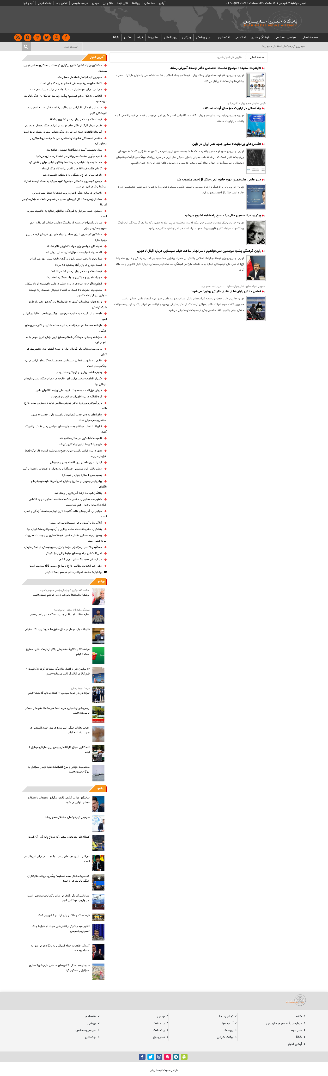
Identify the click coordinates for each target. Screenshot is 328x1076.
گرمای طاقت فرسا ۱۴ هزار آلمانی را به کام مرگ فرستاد (72, 169)
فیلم (140, 37)
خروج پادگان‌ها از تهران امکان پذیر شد (80, 444)
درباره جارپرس (80, 3)
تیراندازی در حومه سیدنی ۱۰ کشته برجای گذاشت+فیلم (59, 693)
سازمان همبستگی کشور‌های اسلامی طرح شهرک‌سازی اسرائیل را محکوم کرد (59, 967)
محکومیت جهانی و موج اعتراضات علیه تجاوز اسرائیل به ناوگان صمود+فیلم (59, 769)
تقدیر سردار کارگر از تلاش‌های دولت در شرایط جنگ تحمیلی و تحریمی (63, 126)
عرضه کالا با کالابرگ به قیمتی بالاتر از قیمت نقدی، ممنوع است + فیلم (58, 651)
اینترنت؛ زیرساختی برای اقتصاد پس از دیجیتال (76, 462)
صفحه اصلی (310, 37)
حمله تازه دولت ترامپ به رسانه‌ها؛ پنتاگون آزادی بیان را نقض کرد (65, 162)
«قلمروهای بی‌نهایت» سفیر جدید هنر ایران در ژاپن (227, 144)
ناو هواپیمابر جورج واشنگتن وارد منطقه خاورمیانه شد (72, 175)
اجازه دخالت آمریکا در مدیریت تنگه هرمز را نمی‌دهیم (60, 614)
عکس (128, 37)
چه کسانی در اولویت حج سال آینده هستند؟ (232, 108)
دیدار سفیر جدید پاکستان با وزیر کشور (80, 559)
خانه (299, 1016)
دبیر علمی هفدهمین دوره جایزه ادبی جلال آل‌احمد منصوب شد (219, 179)
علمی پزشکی (204, 37)
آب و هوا (29, 3)
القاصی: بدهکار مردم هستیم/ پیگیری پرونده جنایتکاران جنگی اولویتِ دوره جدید (58, 878)
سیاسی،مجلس (85, 1030)
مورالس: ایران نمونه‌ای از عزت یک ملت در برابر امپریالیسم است (66, 89)
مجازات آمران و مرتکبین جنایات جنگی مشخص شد (73, 277)
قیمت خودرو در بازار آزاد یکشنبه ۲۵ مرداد (78, 265)
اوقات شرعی (45, 3)
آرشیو (162, 3)
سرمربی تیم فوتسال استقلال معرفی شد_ (282, 46)
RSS (116, 37)
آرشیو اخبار (295, 1044)
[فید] (18, 37)
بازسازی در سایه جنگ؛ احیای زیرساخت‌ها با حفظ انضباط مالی (67, 193)
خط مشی (149, 3)
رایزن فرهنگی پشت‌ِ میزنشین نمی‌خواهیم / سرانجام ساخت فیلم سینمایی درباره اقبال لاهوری (199, 251)
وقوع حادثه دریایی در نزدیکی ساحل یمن (79, 372)
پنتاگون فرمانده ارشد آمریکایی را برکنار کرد (78, 493)
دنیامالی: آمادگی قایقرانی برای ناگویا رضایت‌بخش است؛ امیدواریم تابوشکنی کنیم (58, 898)
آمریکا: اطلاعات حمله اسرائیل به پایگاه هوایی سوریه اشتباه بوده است (63, 132)
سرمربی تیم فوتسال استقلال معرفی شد (79, 77)
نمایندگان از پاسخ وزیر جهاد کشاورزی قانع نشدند (74, 246)
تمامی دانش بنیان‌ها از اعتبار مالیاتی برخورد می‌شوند (226, 291)
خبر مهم (296, 1030)
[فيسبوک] (66, 37)
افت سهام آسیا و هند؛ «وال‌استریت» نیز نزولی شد (74, 252)
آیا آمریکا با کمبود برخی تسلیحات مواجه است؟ (75, 523)
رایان (152, 1070)
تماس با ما (61, 3)
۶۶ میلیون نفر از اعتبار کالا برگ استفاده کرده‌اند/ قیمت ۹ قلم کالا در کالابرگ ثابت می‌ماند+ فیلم (58, 671)
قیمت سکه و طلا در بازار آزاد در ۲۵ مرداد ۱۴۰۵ (75, 271)
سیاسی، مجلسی (285, 37)
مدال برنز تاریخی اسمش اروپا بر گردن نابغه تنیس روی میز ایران (66, 259)
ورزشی (186, 37)
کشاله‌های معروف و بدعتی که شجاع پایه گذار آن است (71, 83)
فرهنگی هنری (260, 37)
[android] (184, 1057)
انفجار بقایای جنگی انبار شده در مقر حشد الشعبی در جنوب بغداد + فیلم (60, 730)
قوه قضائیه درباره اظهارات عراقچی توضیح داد (76, 397)
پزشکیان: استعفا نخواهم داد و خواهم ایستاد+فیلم (74, 572)
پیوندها (136, 3)
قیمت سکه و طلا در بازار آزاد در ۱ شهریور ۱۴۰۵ (76, 119)
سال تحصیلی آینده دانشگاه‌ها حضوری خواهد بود (74, 150)
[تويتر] (47, 37)
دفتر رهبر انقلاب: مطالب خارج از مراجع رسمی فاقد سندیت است (66, 566)
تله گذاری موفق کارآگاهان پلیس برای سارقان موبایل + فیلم (59, 749)
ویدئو (101, 581)
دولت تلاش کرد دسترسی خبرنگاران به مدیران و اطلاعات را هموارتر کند (62, 469)
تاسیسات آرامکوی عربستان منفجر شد (80, 438)
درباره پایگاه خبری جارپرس (284, 1023)
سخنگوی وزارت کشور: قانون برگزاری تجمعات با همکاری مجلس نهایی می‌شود (58, 800)
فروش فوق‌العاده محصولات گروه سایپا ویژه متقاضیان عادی (69, 390)
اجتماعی (240, 37)
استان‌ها (153, 37)
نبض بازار (159, 1037)
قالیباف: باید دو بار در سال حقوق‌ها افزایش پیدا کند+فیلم (57, 629)
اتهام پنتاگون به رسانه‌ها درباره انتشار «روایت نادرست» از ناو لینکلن (63, 284)
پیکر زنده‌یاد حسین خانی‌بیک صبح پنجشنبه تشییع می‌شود (223, 215)
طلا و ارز (108, 3)
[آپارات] (37, 37)
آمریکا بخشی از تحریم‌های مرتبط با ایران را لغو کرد (73, 553)
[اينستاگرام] (56, 37)
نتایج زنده (122, 3)
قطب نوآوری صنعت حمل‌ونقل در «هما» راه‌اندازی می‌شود (69, 156)
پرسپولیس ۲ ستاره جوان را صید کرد (82, 475)
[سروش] (27, 37)
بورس (161, 1016)
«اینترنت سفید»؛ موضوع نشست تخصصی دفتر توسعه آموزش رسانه (216, 68)
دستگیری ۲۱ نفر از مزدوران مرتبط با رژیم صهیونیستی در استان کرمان (63, 547)
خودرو (95, 3)
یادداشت (159, 1023)
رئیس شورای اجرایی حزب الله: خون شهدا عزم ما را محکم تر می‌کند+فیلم (57, 710)
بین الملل (170, 37)
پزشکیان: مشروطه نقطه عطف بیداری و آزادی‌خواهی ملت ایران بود (64, 529)
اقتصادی (224, 37)
